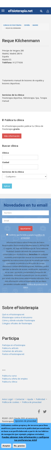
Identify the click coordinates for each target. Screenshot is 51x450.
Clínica (5, 152)
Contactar (20, 399)
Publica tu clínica (9, 381)
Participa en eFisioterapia (13, 345)
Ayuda (30, 399)
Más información (12, 136)
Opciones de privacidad (25, 421)
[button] (47, 11)
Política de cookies (10, 402)
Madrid (35, 25)
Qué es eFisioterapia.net (13, 314)
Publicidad (40, 399)
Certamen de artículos (12, 351)
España (27, 25)
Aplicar (7, 186)
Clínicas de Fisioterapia (12, 25)
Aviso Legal (7, 399)
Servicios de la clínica (13, 171)
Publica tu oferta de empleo (15, 378)
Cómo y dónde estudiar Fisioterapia (18, 320)
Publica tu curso (9, 375)
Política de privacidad (31, 402)
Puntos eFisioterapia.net (13, 354)
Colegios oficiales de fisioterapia (17, 323)
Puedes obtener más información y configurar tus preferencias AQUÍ (25, 438)
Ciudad (5, 162)
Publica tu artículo (10, 348)
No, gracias (19, 446)
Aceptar (6, 446)
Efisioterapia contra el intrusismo (17, 317)
